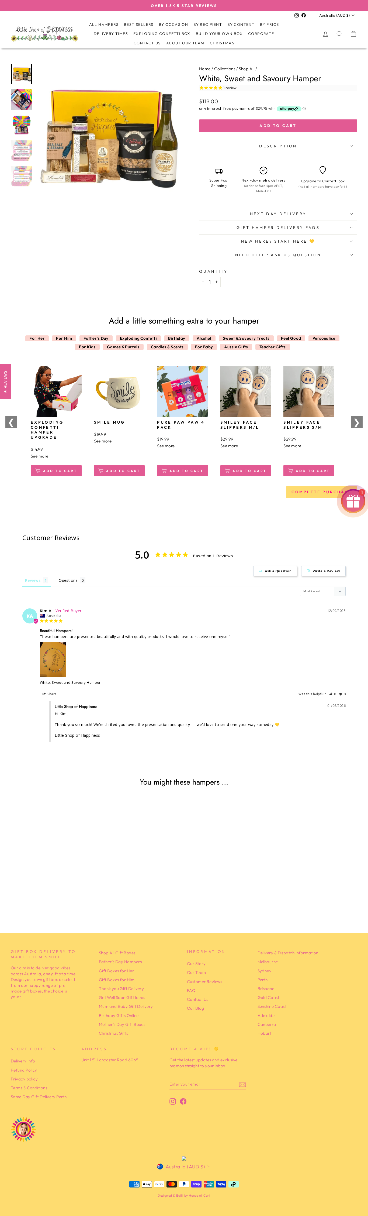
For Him (64, 338)
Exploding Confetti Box (161, 33)
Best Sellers (139, 24)
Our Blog (195, 1008)
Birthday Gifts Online (118, 1015)
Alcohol (204, 338)
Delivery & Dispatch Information (288, 952)
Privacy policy (24, 1079)
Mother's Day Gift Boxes (122, 1024)
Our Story (196, 963)
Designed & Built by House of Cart (184, 1195)
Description (278, 146)
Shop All (246, 68)
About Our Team (185, 43)
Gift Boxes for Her (116, 970)
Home (205, 68)
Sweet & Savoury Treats (246, 338)
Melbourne (268, 961)
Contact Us (147, 43)
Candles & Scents (167, 346)
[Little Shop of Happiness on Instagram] (172, 1101)
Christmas (222, 43)
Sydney (265, 970)
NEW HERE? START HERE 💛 (278, 241)
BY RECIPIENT (207, 24)
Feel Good (291, 338)
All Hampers (104, 24)
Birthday (176, 338)
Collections (224, 68)
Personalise (324, 338)
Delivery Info (23, 1060)
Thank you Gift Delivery (121, 988)
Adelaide (266, 1015)
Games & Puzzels (123, 346)
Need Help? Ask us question (278, 255)
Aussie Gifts (236, 346)
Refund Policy (24, 1070)
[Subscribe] (242, 1084)
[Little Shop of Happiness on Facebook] (183, 1101)
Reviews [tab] (32, 580)
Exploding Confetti (138, 338)
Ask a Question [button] (278, 571)
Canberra (267, 1024)
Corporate (261, 33)
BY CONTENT (241, 24)
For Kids (87, 346)
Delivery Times (111, 33)
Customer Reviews (204, 981)
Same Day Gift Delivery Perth (39, 1096)
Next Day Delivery (278, 213)
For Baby (204, 346)
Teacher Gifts (272, 346)
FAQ (191, 990)
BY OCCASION (173, 24)
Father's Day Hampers (120, 961)
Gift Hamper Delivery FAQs (278, 227)
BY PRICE (269, 24)
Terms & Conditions (29, 1087)
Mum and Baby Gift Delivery (126, 1006)
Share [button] (52, 694)
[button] (332, 694)
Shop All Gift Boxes (117, 952)
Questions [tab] (68, 580)
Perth (263, 979)
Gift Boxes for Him (116, 979)
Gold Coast (268, 997)
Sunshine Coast (272, 1006)
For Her (37, 338)
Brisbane (266, 988)
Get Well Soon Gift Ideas (122, 997)
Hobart (265, 1033)
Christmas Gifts (113, 1033)
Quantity (213, 271)
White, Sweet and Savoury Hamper (70, 682)
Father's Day (96, 338)
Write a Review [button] (326, 571)
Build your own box (219, 33)
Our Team (196, 972)
